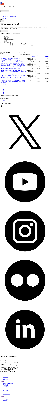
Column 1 (2, 373)
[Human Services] (8, 37)
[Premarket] (8, 40)
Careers (4, 378)
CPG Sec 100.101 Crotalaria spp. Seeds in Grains (10, 68)
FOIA (4, 398)
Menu (2, 19)
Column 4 (2, 396)
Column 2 (2, 381)
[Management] (8, 38)
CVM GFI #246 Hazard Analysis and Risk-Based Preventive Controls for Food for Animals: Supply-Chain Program (12, 78)
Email (1, 362)
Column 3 (2, 388)
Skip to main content (4, 1)
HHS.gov (5, 375)
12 (3, 89)
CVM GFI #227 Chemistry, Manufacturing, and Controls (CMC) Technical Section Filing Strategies (13, 73)
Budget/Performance (7, 391)
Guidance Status (40, 56)
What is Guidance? (4, 31)
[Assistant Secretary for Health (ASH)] (23, 51)
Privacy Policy (6, 386)
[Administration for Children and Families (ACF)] (23, 43)
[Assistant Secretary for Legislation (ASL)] (23, 52)
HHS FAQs (5, 379)
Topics (1, 42)
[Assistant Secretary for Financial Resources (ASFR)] (23, 50)
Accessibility (5, 385)
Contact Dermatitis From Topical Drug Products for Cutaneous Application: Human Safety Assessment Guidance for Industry (13, 61)
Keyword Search (3, 35)
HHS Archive (5, 384)
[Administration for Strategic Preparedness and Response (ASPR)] (23, 45)
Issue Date (47, 56)
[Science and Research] (8, 42)
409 (3, 92)
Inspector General (6, 393)
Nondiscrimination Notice (8, 383)
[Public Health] (8, 41)
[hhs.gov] (1, 14)
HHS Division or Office (5, 52)
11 (3, 87)
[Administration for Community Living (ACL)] (23, 44)
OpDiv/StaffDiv (31, 56)
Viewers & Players (6, 390)
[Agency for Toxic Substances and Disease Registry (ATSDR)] (23, 48)
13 (3, 90)
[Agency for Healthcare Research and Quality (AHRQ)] (23, 46)
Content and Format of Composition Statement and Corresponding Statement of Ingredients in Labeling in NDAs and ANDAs (13, 64)
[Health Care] (8, 36)
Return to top (3, 100)
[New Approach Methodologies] (8, 39)
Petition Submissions (4, 98)
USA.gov (5, 400)
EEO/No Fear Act (6, 394)
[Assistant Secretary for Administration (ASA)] (23, 49)
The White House (6, 399)
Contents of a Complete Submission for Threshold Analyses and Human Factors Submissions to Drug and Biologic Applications (13, 66)
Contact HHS (5, 377)
